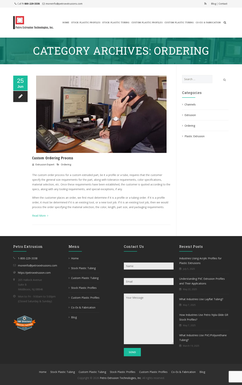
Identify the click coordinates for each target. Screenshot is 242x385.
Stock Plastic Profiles (85, 22)
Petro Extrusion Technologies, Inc (120, 378)
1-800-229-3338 (31, 3)
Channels (190, 104)
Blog (213, 3)
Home (66, 22)
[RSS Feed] (205, 3)
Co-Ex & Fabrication (208, 22)
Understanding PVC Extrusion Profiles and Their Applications (202, 281)
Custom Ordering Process (52, 157)
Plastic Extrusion (195, 136)
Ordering (66, 164)
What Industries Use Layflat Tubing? (201, 299)
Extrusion (190, 115)
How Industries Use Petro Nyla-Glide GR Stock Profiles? (203, 317)
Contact (223, 3)
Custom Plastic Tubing (179, 22)
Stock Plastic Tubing (116, 22)
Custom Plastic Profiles (147, 22)
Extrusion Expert (45, 164)
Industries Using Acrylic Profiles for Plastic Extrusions (200, 260)
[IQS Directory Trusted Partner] (24, 323)
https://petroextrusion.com (34, 272)
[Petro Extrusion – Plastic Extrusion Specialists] (33, 22)
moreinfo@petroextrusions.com (64, 3)
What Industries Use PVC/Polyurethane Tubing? (203, 337)
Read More (39, 215)
